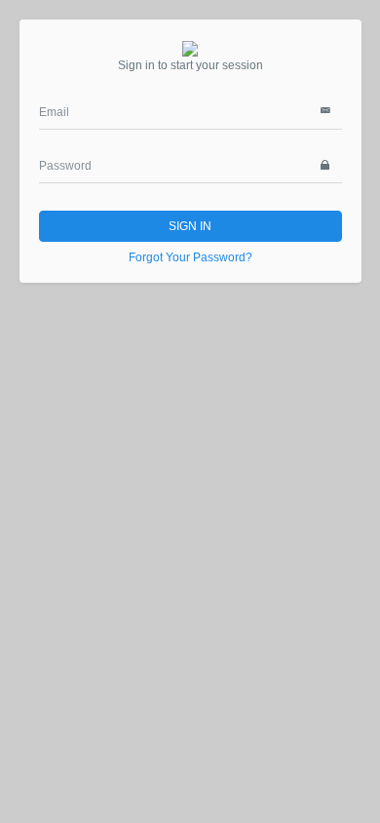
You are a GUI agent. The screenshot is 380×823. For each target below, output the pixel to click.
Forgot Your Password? (190, 257)
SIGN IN (190, 226)
